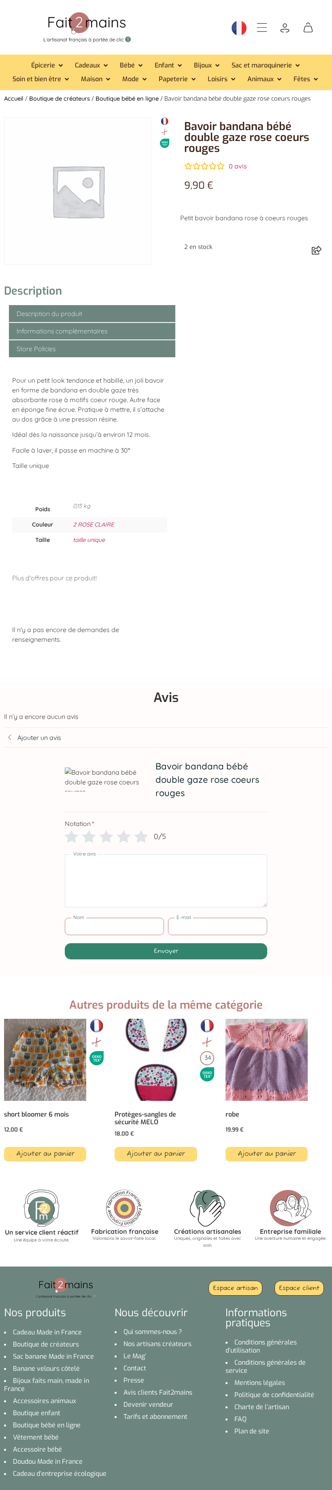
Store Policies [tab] (36, 349)
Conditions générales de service (266, 1366)
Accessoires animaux (44, 1401)
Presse (133, 1380)
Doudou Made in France (48, 1461)
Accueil (13, 98)
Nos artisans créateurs (157, 1344)
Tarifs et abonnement (155, 1416)
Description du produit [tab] (49, 314)
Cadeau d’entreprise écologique (59, 1473)
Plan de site (251, 1431)
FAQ (240, 1419)
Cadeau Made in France (47, 1332)
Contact (134, 1368)
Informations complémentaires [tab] (62, 331)
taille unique (89, 540)
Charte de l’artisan (261, 1407)
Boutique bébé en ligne (127, 98)
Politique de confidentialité (274, 1395)
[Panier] (308, 26)
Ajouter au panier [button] (45, 1154)
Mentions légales (259, 1382)
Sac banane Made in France (53, 1356)
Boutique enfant (36, 1413)
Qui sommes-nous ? (152, 1332)
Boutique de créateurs (59, 98)
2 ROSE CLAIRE (93, 524)
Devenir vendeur (148, 1404)
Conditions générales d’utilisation (261, 1346)
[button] (48, 65)
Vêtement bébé (36, 1437)
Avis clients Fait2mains (157, 1392)
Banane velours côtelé (46, 1368)
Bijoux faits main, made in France (46, 1384)
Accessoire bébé (37, 1449)
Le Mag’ (134, 1356)
